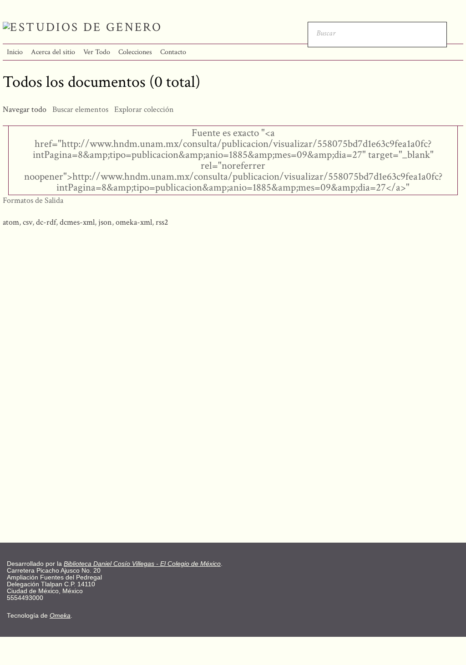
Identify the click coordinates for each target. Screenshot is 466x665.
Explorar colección (144, 109)
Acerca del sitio (53, 52)
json (105, 222)
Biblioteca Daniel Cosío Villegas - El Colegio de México (142, 563)
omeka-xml (134, 222)
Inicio (15, 52)
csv (27, 222)
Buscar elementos (80, 109)
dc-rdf (46, 222)
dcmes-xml (77, 222)
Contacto (173, 52)
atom (11, 222)
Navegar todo (24, 109)
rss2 (162, 222)
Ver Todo (96, 52)
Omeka (60, 615)
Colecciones (135, 52)
